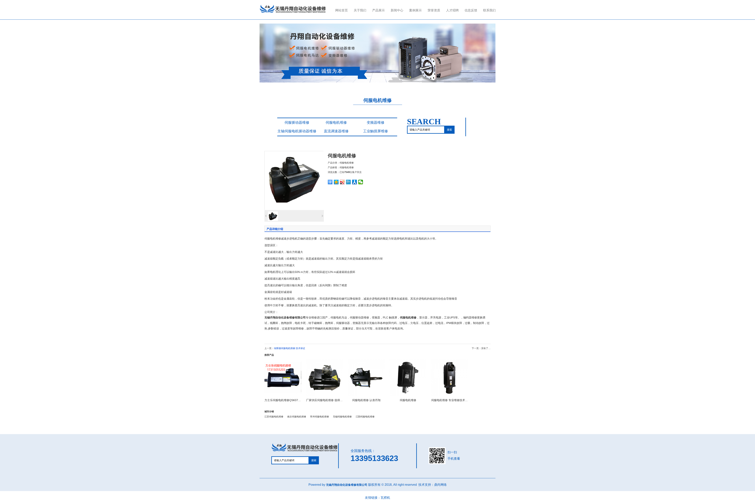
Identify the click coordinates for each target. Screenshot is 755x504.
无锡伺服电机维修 (342, 416)
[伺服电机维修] (293, 180)
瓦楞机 (385, 497)
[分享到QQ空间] (336, 182)
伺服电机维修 (336, 122)
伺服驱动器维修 (297, 122)
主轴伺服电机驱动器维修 (296, 131)
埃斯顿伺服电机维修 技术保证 (289, 348)
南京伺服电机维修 (296, 416)
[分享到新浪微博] (342, 182)
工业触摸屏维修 (375, 131)
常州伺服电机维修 (319, 416)
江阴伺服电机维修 (365, 416)
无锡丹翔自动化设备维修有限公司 (285, 317)
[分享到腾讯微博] (348, 182)
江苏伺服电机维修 (273, 416)
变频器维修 (375, 122)
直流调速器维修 (336, 131)
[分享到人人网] (354, 182)
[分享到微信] (360, 182)
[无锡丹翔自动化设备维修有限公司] (293, 13)
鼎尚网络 (440, 484)
